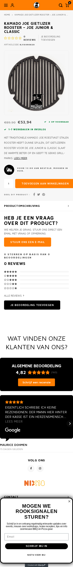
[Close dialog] (69, 501)
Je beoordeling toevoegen (50, 38)
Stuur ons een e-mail (27, 242)
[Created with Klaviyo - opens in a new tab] (36, 565)
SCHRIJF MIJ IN (36, 546)
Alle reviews (13, 295)
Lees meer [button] (14, 421)
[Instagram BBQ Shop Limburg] (40, 468)
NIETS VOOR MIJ (36, 555)
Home (7, 14)
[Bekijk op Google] (12, 430)
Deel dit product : (17, 194)
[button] (3, 423)
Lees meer (20, 158)
